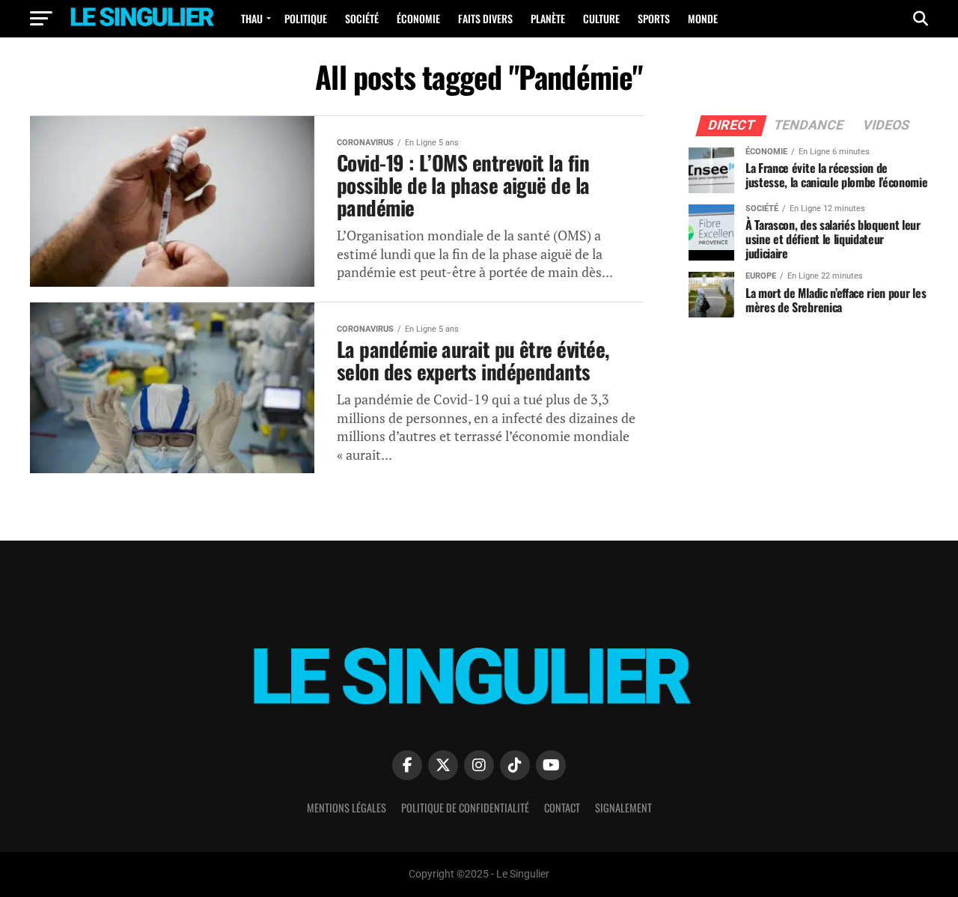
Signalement (623, 807)
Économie (418, 18)
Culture (601, 18)
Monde (703, 18)
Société (362, 18)
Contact (562, 807)
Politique (305, 18)
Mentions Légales (346, 807)
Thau (252, 18)
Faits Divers (485, 18)
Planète (548, 18)
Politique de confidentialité (465, 807)
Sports (654, 18)
